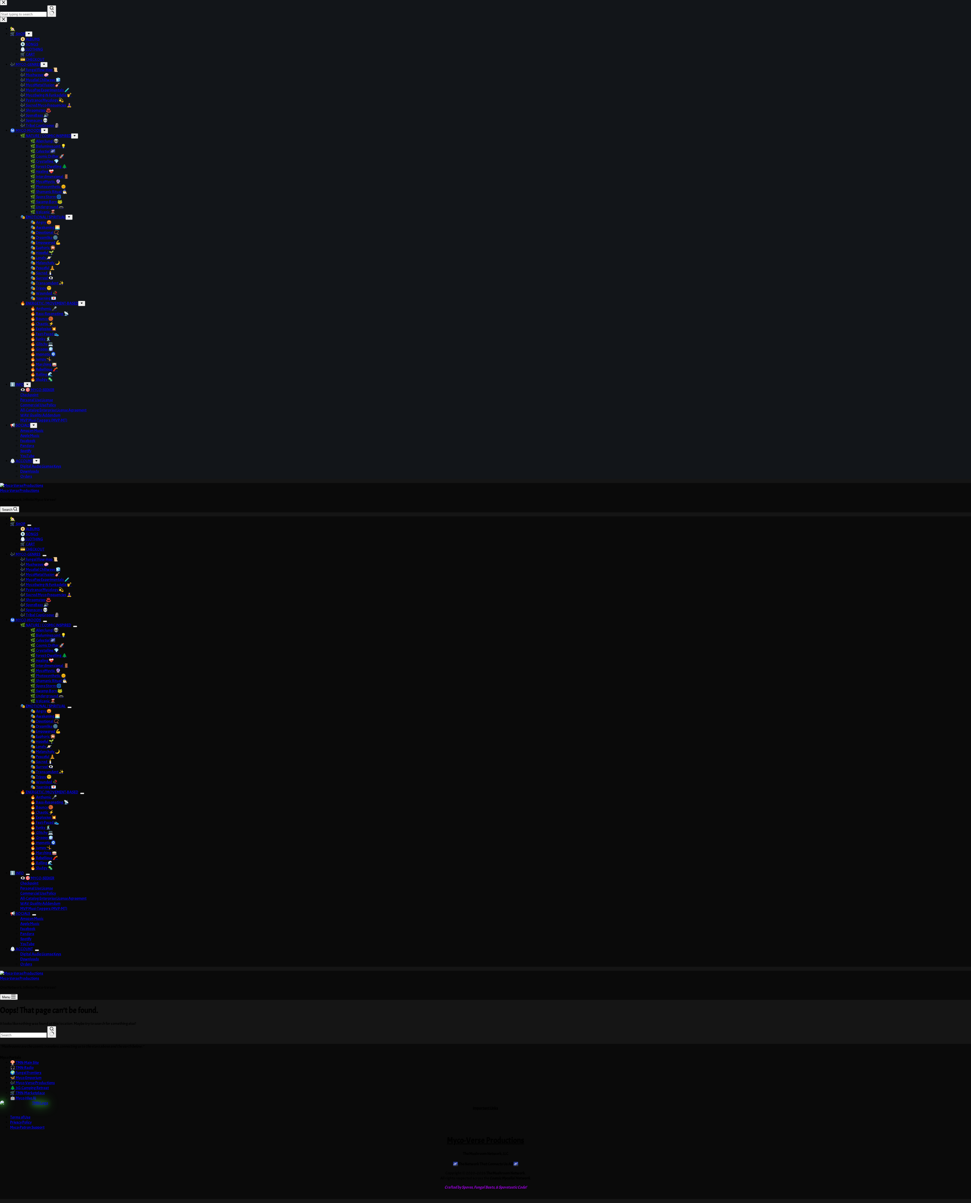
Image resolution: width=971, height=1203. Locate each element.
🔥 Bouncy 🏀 (41, 807)
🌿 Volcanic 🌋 (42, 701)
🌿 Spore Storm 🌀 (45, 685)
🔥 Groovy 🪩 (41, 837)
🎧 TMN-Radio (22, 1067)
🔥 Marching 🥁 (43, 852)
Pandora (27, 933)
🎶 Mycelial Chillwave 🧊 (40, 569)
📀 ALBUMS (30, 529)
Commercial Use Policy (38, 893)
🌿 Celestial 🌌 (42, 640)
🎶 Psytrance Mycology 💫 (42, 589)
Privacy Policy (21, 1122)
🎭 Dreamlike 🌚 (44, 726)
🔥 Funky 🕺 (40, 827)
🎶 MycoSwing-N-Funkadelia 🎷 (46, 584)
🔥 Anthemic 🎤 (43, 797)
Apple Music (29, 923)
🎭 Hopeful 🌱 (42, 741)
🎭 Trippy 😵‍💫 (41, 776)
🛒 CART (27, 544)
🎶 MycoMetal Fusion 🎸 (40, 574)
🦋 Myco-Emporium (25, 1077)
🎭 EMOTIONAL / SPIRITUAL (42, 706)
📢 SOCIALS (20, 913)
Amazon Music (31, 918)
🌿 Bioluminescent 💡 (48, 635)
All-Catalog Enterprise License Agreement (53, 898)
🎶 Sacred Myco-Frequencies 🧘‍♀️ (46, 594)
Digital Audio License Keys (40, 954)
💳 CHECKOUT (32, 549)
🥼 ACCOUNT (21, 949)
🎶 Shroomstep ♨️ (35, 599)
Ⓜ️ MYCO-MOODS (25, 620)
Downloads (29, 959)
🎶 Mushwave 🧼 (34, 564)
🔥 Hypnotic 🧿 (43, 842)
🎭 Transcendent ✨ (47, 771)
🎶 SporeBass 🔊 (34, 604)
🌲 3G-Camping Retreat (29, 1087)
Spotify (25, 938)
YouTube (27, 943)
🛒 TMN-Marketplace (27, 1092)
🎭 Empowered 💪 (45, 731)
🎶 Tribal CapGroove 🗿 (39, 615)
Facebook (27, 928)
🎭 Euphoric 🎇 (42, 736)
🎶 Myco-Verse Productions (32, 1082)
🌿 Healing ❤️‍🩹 (42, 660)
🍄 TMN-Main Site (24, 1062)
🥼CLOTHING (31, 539)
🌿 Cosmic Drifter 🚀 (47, 645)
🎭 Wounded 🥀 (44, 782)
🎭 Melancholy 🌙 (45, 751)
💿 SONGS (29, 534)
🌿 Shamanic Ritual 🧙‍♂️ (48, 680)
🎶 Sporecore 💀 (34, 610)
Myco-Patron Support (27, 1127)
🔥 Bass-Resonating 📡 (49, 802)
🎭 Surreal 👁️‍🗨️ (41, 766)
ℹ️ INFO (17, 873)
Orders (26, 964)
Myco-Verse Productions (19, 490)
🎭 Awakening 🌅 (45, 716)
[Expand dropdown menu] (29, 525)
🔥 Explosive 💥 (43, 817)
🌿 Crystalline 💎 (44, 650)
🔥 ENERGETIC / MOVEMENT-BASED (49, 792)
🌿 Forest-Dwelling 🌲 (48, 655)
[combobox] (23, 1035)
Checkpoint (29, 883)
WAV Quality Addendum (40, 903)
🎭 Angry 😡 (41, 711)
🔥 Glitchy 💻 (41, 832)
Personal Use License (36, 888)
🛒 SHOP (17, 523)
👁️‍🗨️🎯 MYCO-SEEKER (37, 878)
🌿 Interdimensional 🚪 (49, 665)
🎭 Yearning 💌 (43, 787)
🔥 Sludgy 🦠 (41, 868)
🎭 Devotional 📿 (44, 721)
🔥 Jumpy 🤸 (41, 847)
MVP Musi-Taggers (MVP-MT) (43, 908)
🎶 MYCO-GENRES (25, 554)
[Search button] (51, 1032)
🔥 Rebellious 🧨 (44, 857)
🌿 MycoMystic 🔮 (45, 670)
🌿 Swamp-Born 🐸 (46, 690)
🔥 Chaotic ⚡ (42, 812)
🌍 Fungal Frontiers (25, 1072)
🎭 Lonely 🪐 (41, 746)
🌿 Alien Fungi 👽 (44, 630)
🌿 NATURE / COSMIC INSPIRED (45, 625)
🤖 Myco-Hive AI (23, 1098)
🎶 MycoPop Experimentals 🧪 (45, 579)
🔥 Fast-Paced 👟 (44, 822)
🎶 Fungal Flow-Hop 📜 (39, 559)
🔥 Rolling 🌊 (41, 863)
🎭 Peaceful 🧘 (42, 756)
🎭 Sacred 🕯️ (41, 761)
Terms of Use (20, 1117)
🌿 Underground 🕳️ (47, 696)
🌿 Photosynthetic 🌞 (48, 675)
